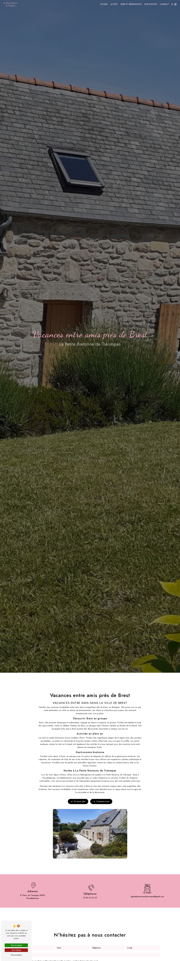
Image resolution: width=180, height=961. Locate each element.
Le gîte (114, 4)
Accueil (104, 4)
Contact (164, 4)
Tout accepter (16, 945)
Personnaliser (16, 955)
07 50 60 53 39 (90, 897)
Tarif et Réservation (131, 4)
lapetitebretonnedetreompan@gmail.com (147, 896)
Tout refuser (16, 950)
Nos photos (150, 4)
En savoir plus (79, 801)
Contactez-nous (102, 801)
